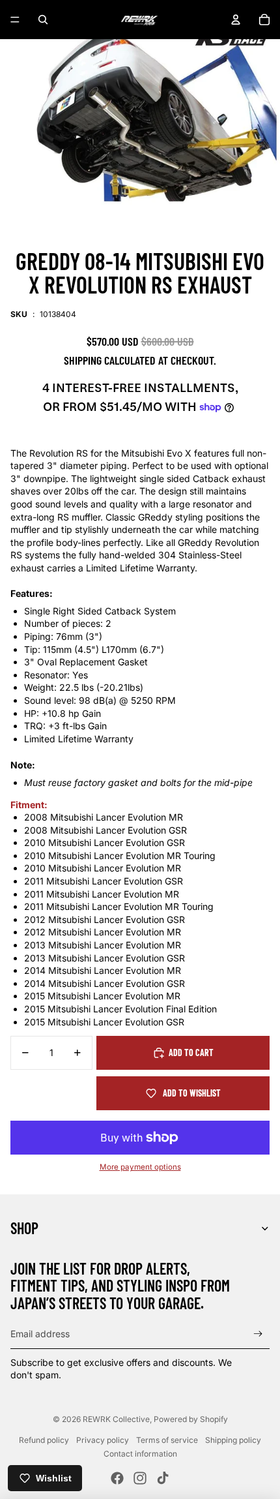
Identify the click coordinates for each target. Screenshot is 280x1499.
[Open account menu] (235, 19)
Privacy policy (102, 1440)
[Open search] (43, 19)
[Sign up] (258, 1333)
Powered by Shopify (191, 1419)
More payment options (140, 1167)
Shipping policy (233, 1440)
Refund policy (44, 1440)
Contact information (140, 1454)
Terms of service (167, 1440)
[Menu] (15, 20)
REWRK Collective (116, 1419)
